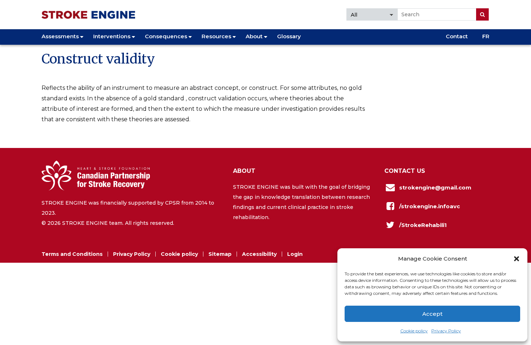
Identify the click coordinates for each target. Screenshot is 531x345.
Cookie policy (414, 330)
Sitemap (220, 254)
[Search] (482, 14)
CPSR (172, 203)
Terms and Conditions (72, 254)
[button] (516, 258)
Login (295, 254)
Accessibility (259, 254)
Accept (432, 313)
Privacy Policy (446, 330)
